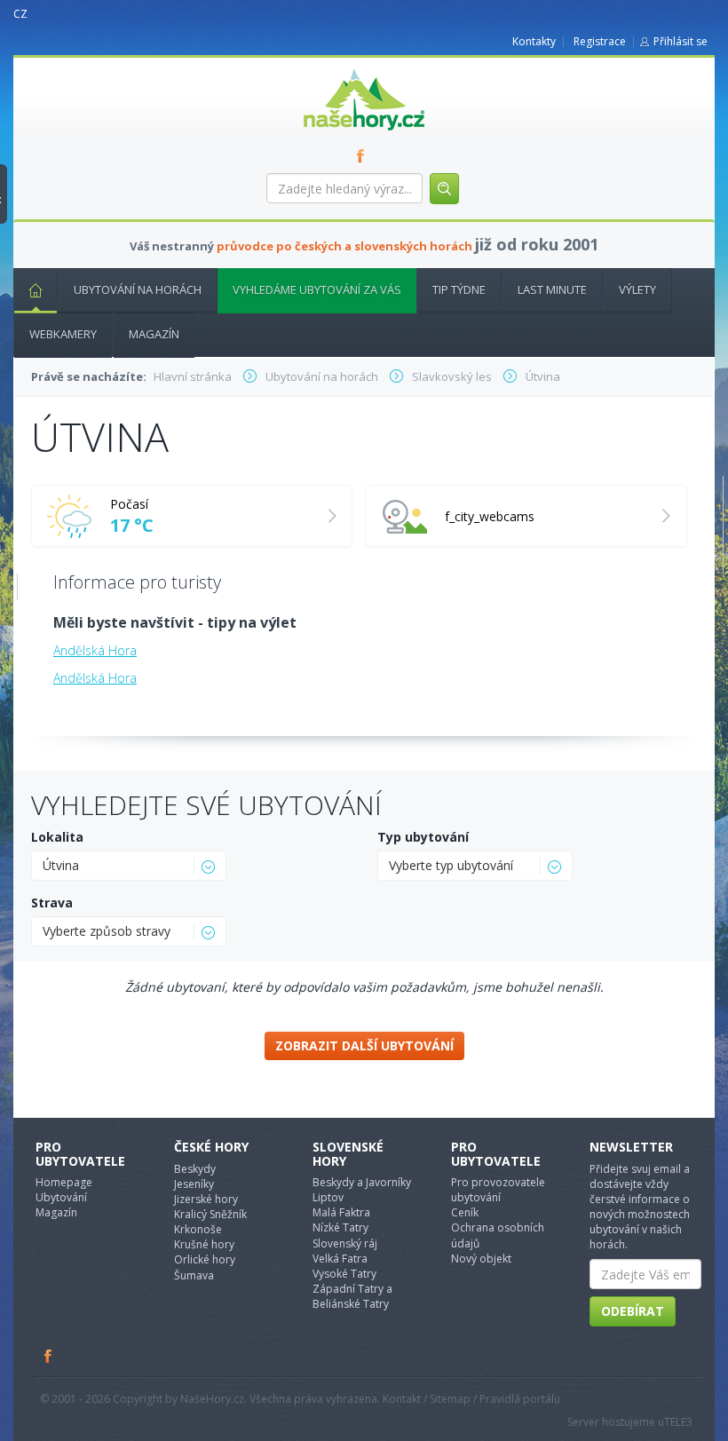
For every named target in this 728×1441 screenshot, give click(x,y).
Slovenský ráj (345, 1243)
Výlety (637, 289)
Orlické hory (204, 1259)
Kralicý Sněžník (210, 1214)
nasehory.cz (332, 69)
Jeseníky (194, 1184)
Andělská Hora (95, 650)
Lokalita (57, 836)
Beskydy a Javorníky (362, 1182)
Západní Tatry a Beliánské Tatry (352, 1296)
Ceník (465, 1212)
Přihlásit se (680, 41)
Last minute (552, 289)
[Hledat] (444, 188)
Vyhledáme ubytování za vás (317, 289)
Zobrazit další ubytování (364, 1045)
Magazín (154, 334)
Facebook (48, 1356)
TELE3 (678, 1421)
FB (364, 155)
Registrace (600, 41)
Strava (52, 902)
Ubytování (61, 1197)
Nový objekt (481, 1258)
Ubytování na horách (138, 289)
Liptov (328, 1197)
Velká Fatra (340, 1258)
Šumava (194, 1275)
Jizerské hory (206, 1199)
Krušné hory (204, 1244)
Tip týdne (459, 289)
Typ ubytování (423, 836)
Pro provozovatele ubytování (498, 1190)
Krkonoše (198, 1229)
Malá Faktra (341, 1212)
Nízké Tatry (340, 1227)
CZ (20, 13)
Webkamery (63, 334)
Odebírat (632, 1310)
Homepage (64, 1182)
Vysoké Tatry (344, 1273)
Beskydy (195, 1168)
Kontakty (534, 41)
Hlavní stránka (35, 290)
